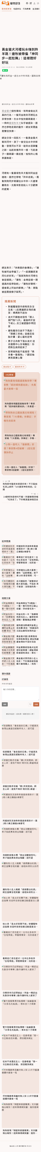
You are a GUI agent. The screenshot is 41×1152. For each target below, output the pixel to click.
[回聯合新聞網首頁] (5, 3)
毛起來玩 (17, 8)
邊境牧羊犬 (20, 366)
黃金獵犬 (7, 366)
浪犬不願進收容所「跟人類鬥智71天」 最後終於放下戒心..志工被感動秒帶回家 (22, 321)
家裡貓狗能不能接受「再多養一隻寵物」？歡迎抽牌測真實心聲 (21, 354)
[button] (27, 3)
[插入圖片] (30, 704)
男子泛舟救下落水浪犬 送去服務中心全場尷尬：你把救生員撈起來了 (21, 344)
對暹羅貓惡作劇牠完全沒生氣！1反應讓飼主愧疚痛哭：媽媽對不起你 (22, 309)
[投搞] (31, 3)
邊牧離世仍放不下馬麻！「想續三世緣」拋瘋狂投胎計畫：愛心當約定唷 (21, 333)
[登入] (34, 3)
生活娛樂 (36, 8)
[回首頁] (11, 3)
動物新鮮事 (7, 8)
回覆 (36, 704)
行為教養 (27, 8)
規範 (4, 704)
